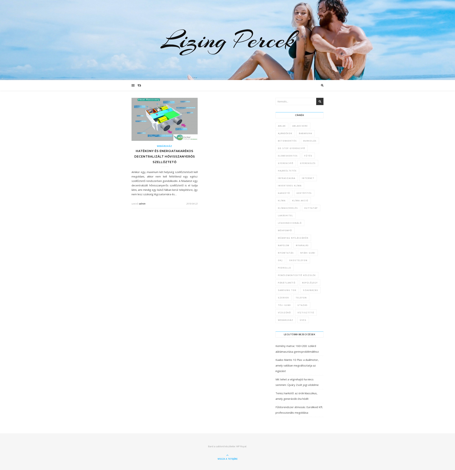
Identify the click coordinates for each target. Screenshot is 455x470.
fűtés (308, 155)
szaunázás (310, 290)
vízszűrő (284, 312)
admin (142, 203)
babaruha (305, 133)
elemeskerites (288, 155)
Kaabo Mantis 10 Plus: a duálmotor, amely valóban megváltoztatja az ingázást (297, 365)
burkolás (310, 140)
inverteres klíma (290, 185)
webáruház (285, 320)
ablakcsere (300, 125)
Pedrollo (284, 267)
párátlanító (287, 282)
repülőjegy (310, 282)
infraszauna (286, 178)
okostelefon (298, 260)
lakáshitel (285, 215)
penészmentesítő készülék (297, 275)
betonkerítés (287, 140)
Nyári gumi (307, 252)
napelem (283, 245)
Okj (280, 260)
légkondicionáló (290, 223)
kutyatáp (311, 208)
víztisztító (306, 312)
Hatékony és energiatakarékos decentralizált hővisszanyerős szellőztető (164, 156)
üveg (303, 320)
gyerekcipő (285, 163)
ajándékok (285, 133)
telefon (301, 297)
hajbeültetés (287, 170)
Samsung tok (287, 290)
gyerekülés (308, 163)
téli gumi (284, 305)
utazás (303, 305)
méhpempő (285, 230)
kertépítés (304, 193)
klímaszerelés (288, 208)
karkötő (284, 193)
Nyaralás (302, 245)
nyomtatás (286, 252)
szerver (283, 297)
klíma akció (300, 200)
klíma (282, 200)
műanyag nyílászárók (293, 238)
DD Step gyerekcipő (291, 148)
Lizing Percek (227, 40)
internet (308, 178)
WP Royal (241, 446)
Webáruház (164, 146)
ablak (282, 125)
